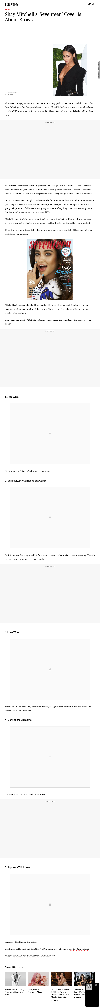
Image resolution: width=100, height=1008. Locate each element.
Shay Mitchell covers (66, 107)
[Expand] (88, 985)
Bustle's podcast (79, 948)
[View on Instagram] (50, 434)
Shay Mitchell (33, 955)
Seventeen (18, 955)
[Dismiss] (96, 985)
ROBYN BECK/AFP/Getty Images (99, 69)
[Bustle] (11, 4)
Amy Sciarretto (11, 93)
